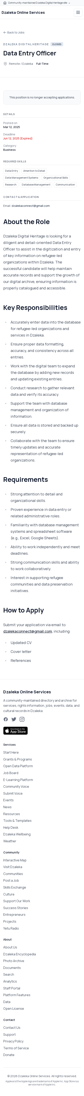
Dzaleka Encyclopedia (19, 954)
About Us (10, 947)
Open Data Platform (18, 766)
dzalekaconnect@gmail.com (27, 631)
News (7, 807)
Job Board (10, 773)
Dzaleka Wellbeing (17, 834)
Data (6, 1002)
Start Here (11, 752)
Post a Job (11, 880)
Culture (8, 894)
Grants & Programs (17, 759)
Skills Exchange (14, 887)
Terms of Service (16, 1048)
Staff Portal (11, 988)
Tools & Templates (17, 820)
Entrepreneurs (14, 914)
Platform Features (16, 995)
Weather (9, 841)
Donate (8, 1055)
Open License (13, 1008)
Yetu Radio (11, 928)
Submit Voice (13, 793)
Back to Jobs (15, 32)
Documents (12, 967)
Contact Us (11, 1027)
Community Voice (16, 786)
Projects (9, 921)
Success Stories (15, 908)
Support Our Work (16, 901)
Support (9, 1034)
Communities (13, 874)
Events (8, 800)
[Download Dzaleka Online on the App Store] (15, 731)
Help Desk (10, 827)
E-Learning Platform (18, 780)
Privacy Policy (13, 1041)
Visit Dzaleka (12, 867)
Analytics (10, 981)
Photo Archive (13, 961)
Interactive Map (15, 860)
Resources (11, 814)
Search (8, 974)
